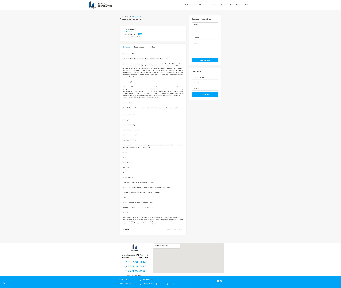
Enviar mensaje (205, 60)
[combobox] (205, 82)
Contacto (247, 5)
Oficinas (201, 5)
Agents (127, 16)
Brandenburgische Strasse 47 (175, 229)
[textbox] (205, 83)
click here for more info (131, 91)
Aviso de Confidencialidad (126, 283)
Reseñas (151, 47)
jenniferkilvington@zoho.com (135, 37)
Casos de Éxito (235, 5)
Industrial (213, 5)
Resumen (126, 47)
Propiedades (139, 47)
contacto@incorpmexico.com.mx (134, 275)
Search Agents (205, 94)
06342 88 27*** (135, 34)
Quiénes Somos (190, 5)
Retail (223, 5)
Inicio (179, 5)
